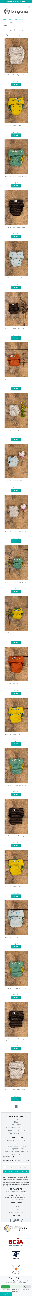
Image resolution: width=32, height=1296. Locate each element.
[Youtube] (18, 1220)
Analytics (16, 1289)
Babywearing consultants (16, 1127)
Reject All (26, 1287)
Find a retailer (16, 1125)
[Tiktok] (21, 1220)
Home (4, 19)
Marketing (17, 1291)
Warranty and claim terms (16, 1146)
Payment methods (16, 1133)
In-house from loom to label (16, 1)
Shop (9, 19)
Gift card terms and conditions (16, 1151)
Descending (25, 35)
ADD (17, 84)
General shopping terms (16, 1140)
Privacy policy (16, 1154)
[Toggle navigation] (9, 5)
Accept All (5, 1287)
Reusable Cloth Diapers (19, 19)
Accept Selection (16, 1287)
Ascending (17, 35)
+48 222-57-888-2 (16, 1206)
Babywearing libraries (16, 1130)
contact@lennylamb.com (16, 1212)
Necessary (8, 1289)
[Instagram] (14, 1220)
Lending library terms (16, 1149)
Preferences (25, 1289)
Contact (16, 1119)
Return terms (16, 1143)
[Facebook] (10, 1220)
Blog (16, 1122)
